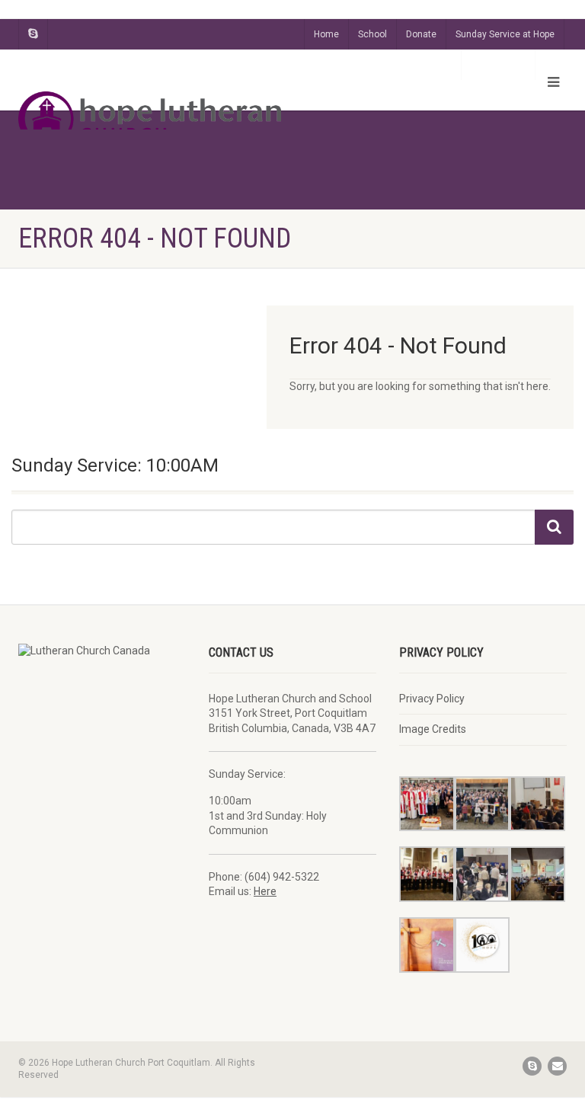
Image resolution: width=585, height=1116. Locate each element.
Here (265, 891)
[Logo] (149, 118)
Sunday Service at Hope (505, 34)
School (372, 34)
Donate (421, 34)
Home (326, 34)
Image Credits (432, 729)
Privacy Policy (432, 698)
